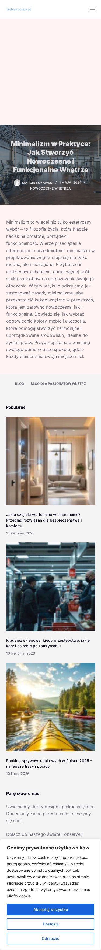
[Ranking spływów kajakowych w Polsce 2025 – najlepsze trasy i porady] (50, 707)
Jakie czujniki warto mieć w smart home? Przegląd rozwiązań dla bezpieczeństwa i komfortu (44, 520)
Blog (19, 384)
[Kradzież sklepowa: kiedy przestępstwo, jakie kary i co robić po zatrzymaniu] (50, 586)
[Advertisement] (50, 71)
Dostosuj (50, 924)
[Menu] (92, 9)
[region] (50, 894)
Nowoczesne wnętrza (50, 188)
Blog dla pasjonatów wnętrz (58, 384)
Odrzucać (50, 938)
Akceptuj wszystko (50, 909)
